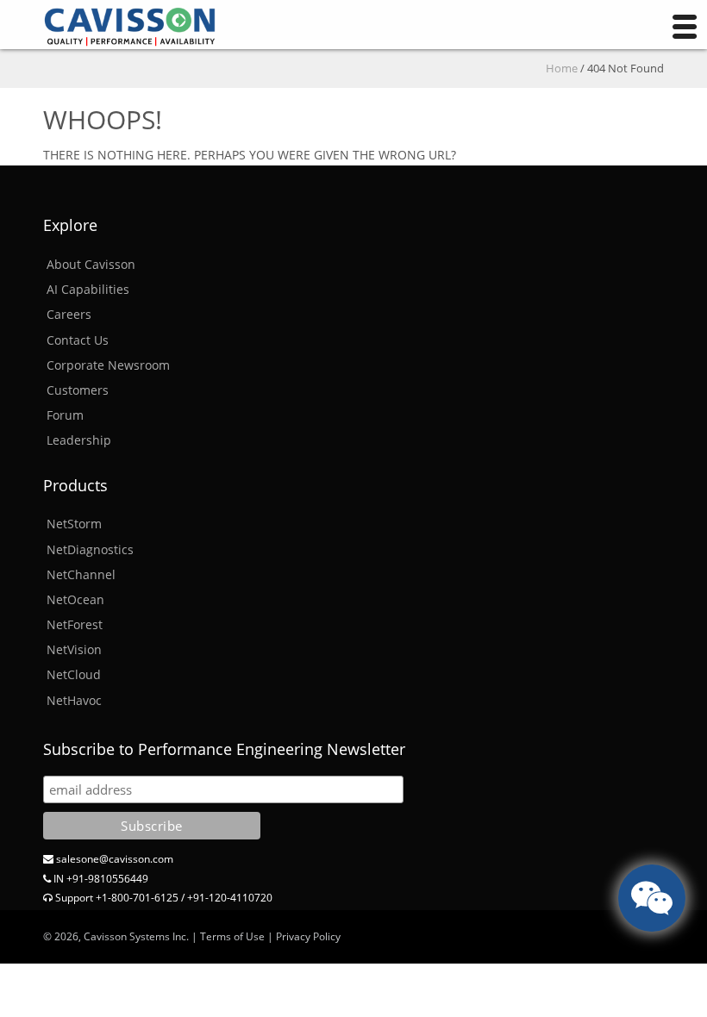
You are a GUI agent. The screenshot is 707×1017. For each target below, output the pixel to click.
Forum (65, 415)
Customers (78, 390)
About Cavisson (91, 264)
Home (562, 68)
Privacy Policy (308, 936)
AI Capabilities (88, 289)
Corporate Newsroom (108, 365)
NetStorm (74, 523)
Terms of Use (232, 936)
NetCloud (74, 674)
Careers (69, 314)
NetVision (74, 649)
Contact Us (78, 340)
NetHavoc (74, 700)
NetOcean (75, 599)
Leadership (79, 440)
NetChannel (81, 574)
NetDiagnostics (90, 549)
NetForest (75, 624)
